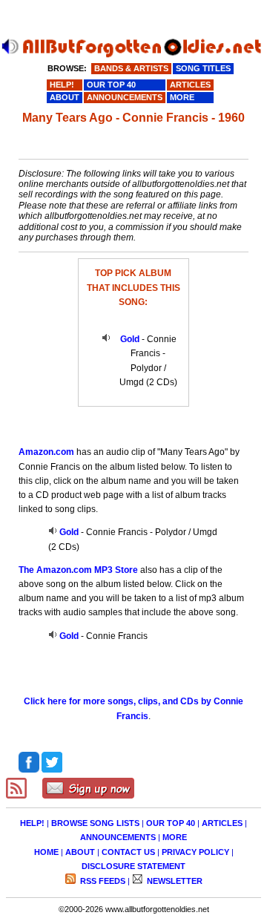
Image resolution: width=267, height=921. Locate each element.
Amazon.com (46, 452)
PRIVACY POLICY (195, 852)
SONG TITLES (203, 68)
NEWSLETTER (173, 880)
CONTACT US (128, 852)
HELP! (32, 823)
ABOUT (80, 852)
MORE (174, 837)
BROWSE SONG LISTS (95, 823)
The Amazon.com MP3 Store (78, 570)
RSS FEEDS (101, 880)
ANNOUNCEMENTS (118, 837)
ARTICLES (222, 823)
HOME (46, 852)
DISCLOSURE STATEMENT (133, 866)
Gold (129, 339)
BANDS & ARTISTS (131, 68)
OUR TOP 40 (170, 823)
